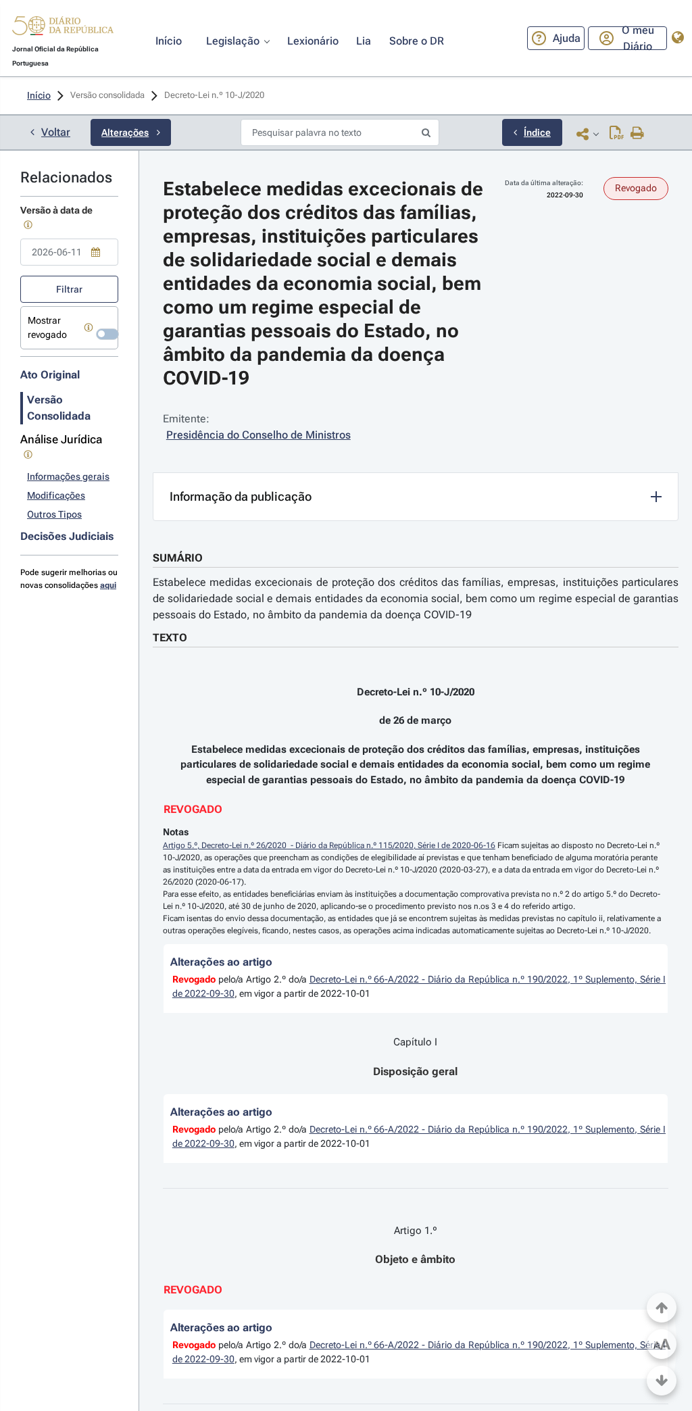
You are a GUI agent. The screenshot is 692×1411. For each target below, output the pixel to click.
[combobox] (69, 252)
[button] (63, 27)
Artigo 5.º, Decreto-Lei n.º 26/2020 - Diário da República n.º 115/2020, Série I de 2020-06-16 (329, 845)
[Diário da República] (63, 28)
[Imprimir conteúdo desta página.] (638, 133)
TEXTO (170, 637)
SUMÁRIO (178, 557)
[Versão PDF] (617, 133)
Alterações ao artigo (221, 962)
